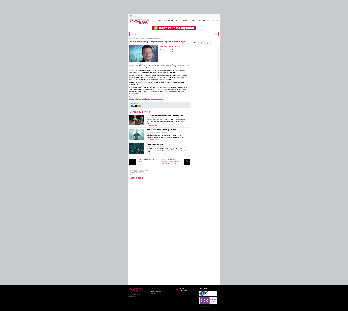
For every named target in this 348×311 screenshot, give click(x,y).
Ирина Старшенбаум (157, 99)
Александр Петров (135, 99)
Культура (215, 21)
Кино (159, 21)
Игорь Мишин (146, 99)
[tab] (195, 43)
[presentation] (195, 43)
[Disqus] (159, 203)
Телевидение (168, 21)
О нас (152, 289)
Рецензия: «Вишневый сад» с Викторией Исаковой (165, 115)
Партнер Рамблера (204, 306)
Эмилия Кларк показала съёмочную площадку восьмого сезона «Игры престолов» (170, 161)
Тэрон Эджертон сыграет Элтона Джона (147, 160)
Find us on (183, 290)
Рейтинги (205, 21)
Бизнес (178, 21)
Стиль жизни (195, 21)
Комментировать (154, 125)
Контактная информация (156, 291)
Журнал (185, 21)
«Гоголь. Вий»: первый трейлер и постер (161, 130)
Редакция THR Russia (173, 46)
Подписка (153, 293)
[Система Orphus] (140, 175)
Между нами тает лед (155, 144)
